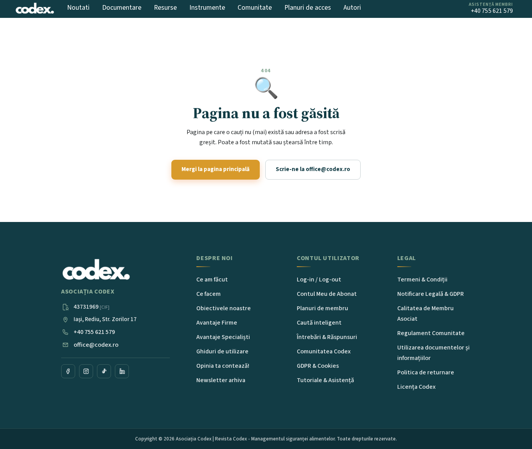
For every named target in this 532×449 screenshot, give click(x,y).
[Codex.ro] (96, 270)
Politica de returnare (425, 372)
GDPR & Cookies (318, 366)
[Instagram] (86, 371)
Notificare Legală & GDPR (430, 294)
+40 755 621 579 (94, 332)
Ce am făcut (212, 279)
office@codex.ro (96, 345)
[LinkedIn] (122, 371)
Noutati (78, 7)
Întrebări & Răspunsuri (327, 337)
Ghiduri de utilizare (222, 351)
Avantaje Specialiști (223, 337)
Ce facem (208, 294)
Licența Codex (416, 387)
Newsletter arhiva (220, 380)
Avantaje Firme (216, 322)
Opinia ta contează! (222, 366)
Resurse (165, 7)
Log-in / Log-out (319, 279)
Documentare (121, 7)
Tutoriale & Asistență (325, 380)
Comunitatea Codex (324, 351)
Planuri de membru (322, 308)
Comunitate (255, 7)
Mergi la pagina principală (215, 169)
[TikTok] (104, 371)
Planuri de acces (307, 7)
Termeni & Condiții (422, 279)
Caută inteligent (319, 322)
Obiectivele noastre (223, 308)
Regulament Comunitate (431, 333)
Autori (352, 7)
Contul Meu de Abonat (327, 294)
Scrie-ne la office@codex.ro (313, 169)
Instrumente (207, 7)
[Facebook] (68, 371)
